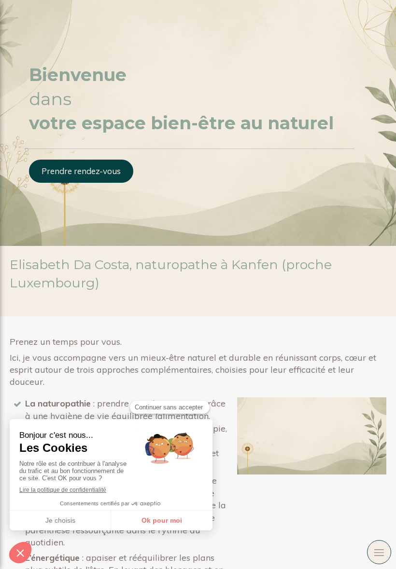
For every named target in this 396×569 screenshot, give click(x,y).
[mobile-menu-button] (379, 552)
